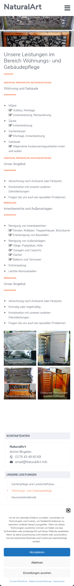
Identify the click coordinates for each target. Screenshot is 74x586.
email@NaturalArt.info (31, 462)
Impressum (59, 581)
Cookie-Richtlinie (18, 581)
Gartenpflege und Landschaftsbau (32, 484)
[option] (37, 31)
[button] (68, 510)
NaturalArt (23, 7)
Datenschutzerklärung (40, 581)
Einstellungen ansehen (37, 572)
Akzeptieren (37, 552)
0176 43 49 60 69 (28, 457)
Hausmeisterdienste (23, 497)
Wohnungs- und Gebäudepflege (31, 491)
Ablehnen (37, 562)
